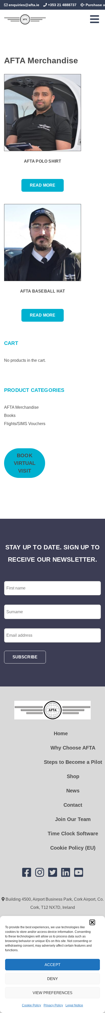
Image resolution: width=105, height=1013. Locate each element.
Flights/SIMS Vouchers (24, 423)
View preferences (53, 993)
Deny (52, 978)
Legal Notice (74, 1005)
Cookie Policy (31, 1005)
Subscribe (24, 657)
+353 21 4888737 (61, 5)
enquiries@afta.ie (24, 5)
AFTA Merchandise (21, 407)
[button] (92, 922)
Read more (42, 185)
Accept (52, 964)
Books (10, 415)
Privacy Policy (53, 1005)
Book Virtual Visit (25, 463)
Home (61, 733)
